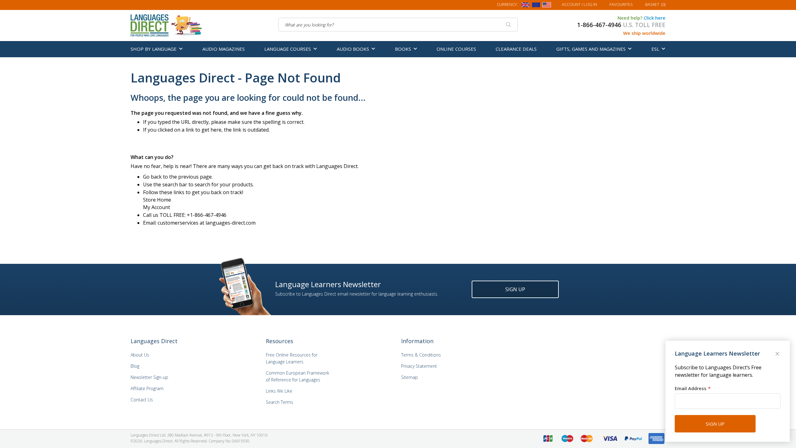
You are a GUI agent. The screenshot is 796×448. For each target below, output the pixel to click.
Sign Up (515, 289)
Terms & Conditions (421, 355)
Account (579, 4)
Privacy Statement (419, 366)
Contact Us (142, 400)
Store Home (157, 199)
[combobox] (398, 24)
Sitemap (409, 377)
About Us (140, 355)
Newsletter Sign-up (149, 377)
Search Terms (279, 402)
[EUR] (536, 6)
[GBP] (525, 6)
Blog (135, 366)
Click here (654, 18)
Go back (152, 176)
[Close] (778, 354)
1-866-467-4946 (599, 25)
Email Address (690, 388)
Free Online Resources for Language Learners (291, 358)
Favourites (621, 4)
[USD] (546, 6)
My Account (156, 207)
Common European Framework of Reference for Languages (297, 376)
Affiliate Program (147, 388)
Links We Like (279, 391)
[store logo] (167, 25)
